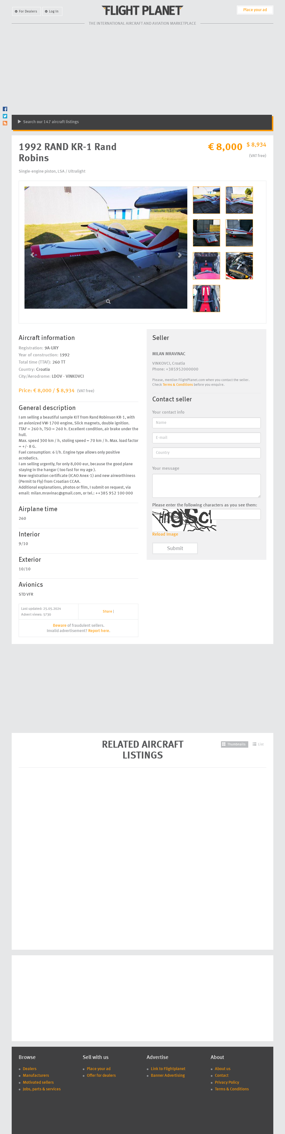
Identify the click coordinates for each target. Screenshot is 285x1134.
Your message (165, 468)
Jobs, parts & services (42, 1089)
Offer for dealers (101, 1076)
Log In (53, 11)
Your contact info (168, 412)
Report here (98, 631)
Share (107, 611)
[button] (36, 252)
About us (222, 1069)
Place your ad (255, 10)
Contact (222, 1076)
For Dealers (28, 11)
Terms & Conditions (178, 385)
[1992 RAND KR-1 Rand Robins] (108, 300)
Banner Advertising (168, 1076)
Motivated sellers (38, 1083)
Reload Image (165, 534)
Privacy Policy (227, 1083)
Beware (60, 626)
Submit (175, 548)
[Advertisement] (142, 70)
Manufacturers (36, 1076)
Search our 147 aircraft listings (50, 122)
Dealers (29, 1069)
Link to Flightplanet (168, 1069)
